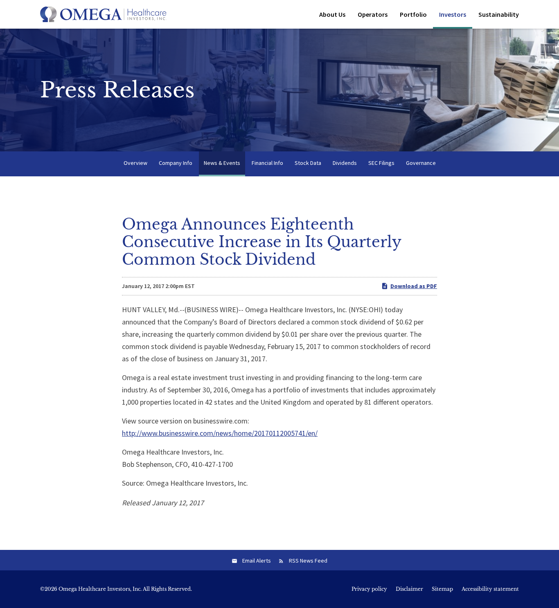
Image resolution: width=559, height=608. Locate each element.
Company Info (175, 163)
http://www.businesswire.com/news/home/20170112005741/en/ (220, 433)
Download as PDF (413, 286)
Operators (373, 14)
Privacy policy (369, 589)
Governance (421, 163)
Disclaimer (409, 589)
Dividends (345, 163)
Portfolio (413, 14)
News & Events (222, 163)
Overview (135, 163)
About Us (332, 14)
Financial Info (267, 163)
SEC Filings (381, 163)
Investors (452, 14)
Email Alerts (256, 560)
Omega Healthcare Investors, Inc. (100, 589)
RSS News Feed (308, 560)
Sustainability (498, 14)
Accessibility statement (490, 589)
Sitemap (442, 589)
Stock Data (308, 163)
